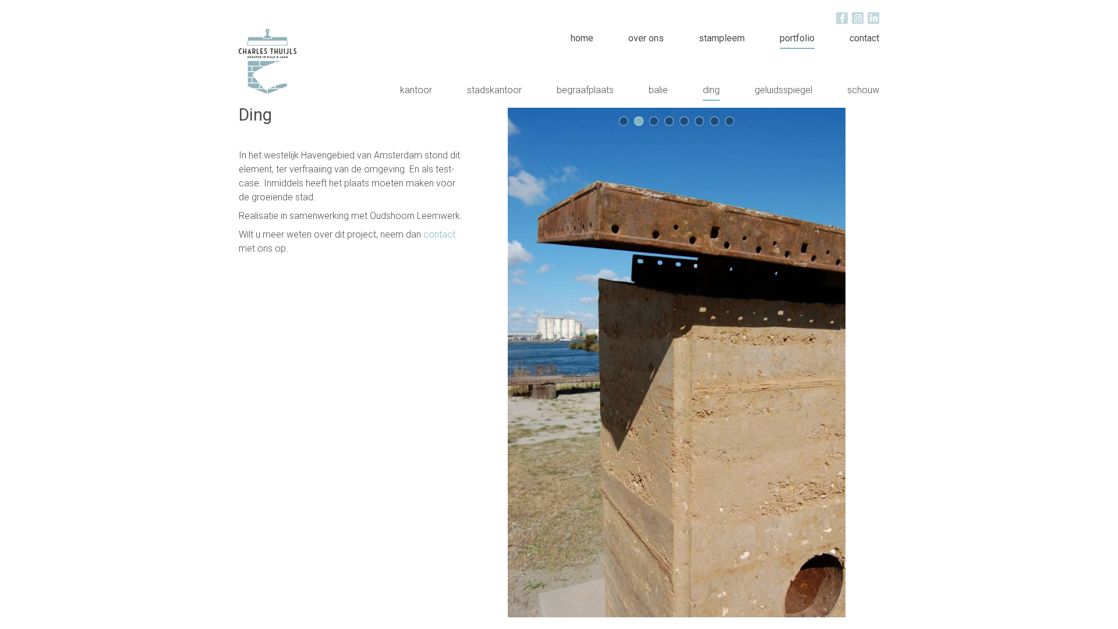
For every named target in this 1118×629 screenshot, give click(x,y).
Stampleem (722, 38)
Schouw (863, 90)
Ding (711, 90)
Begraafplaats (585, 90)
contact (439, 234)
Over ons (646, 38)
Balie (658, 90)
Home (582, 38)
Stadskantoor (494, 90)
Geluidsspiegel (783, 90)
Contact (864, 38)
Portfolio (797, 38)
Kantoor (416, 90)
